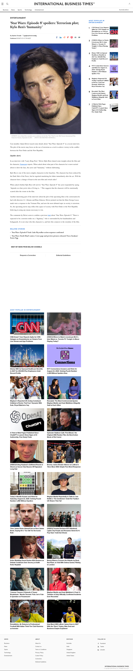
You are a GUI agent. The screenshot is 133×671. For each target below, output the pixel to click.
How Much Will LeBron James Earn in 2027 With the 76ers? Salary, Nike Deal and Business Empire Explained (63, 626)
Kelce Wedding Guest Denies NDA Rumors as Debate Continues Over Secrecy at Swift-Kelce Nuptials (27, 563)
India (67, 646)
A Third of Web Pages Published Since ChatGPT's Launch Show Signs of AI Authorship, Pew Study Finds (24, 435)
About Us (38, 643)
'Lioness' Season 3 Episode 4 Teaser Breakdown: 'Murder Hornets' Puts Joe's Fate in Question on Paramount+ (27, 594)
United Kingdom (70, 652)
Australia (68, 643)
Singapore (69, 649)
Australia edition (124, 10)
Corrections (38, 658)
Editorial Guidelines (63, 255)
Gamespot (23, 164)
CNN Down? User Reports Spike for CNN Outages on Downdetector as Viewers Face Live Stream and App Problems (26, 339)
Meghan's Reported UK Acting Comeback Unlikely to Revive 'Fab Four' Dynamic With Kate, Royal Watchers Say (26, 403)
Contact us (38, 646)
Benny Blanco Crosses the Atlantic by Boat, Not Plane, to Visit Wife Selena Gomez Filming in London (64, 563)
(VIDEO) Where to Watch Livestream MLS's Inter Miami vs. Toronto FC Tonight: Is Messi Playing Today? (63, 339)
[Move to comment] (79, 37)
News (13, 10)
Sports (20, 10)
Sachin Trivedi (17, 35)
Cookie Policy (39, 655)
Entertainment (39, 10)
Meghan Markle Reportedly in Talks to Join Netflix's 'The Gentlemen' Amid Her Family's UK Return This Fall (63, 499)
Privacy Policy (39, 652)
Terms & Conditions (40, 649)
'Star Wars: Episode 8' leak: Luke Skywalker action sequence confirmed (38, 232)
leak (49, 215)
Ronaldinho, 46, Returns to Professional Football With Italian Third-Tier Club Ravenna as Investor (26, 626)
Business (5, 10)
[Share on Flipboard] (68, 37)
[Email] (75, 37)
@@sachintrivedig (30, 35)
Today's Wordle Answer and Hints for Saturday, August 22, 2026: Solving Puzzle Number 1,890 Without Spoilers (25, 499)
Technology (28, 10)
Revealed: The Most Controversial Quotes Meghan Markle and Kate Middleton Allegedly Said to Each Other (63, 403)
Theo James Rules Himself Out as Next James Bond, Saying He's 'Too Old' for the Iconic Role (27, 531)
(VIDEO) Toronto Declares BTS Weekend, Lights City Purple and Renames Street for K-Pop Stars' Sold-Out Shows (63, 531)
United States (70, 655)
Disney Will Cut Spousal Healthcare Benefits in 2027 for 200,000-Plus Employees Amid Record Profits (26, 371)
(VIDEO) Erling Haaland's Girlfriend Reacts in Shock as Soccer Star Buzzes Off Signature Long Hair (26, 467)
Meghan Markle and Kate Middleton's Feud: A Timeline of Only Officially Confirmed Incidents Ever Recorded (64, 594)
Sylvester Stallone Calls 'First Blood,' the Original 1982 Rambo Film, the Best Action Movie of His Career (62, 435)
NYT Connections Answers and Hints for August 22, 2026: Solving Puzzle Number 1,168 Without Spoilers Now (62, 371)
